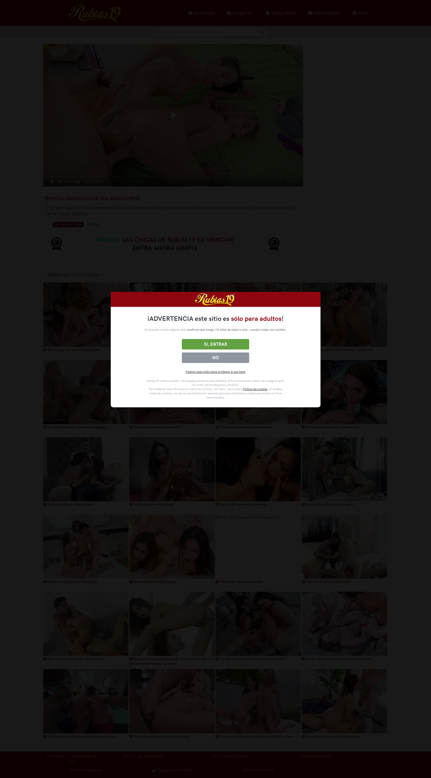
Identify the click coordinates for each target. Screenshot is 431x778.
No (215, 357)
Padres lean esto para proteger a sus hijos (215, 372)
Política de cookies (255, 389)
